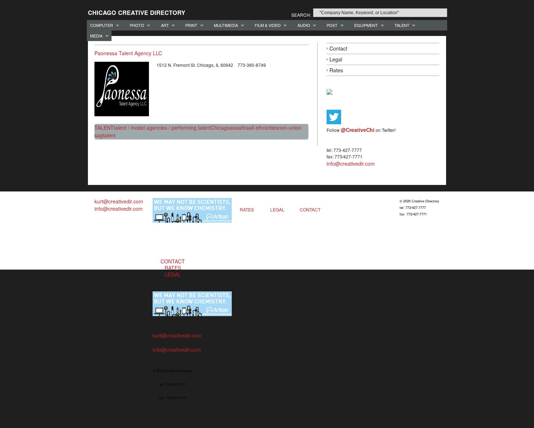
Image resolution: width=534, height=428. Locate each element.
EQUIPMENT (364, 25)
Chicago (220, 127)
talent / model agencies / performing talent (162, 127)
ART (163, 25)
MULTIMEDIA (224, 25)
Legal (335, 59)
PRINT (189, 25)
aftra (243, 127)
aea (234, 127)
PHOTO (135, 25)
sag (98, 135)
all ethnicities (263, 127)
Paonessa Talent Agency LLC (128, 53)
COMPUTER (100, 25)
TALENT (400, 25)
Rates (336, 70)
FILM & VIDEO (266, 25)
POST (330, 25)
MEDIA (94, 36)
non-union (290, 127)
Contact (338, 48)
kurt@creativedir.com (118, 201)
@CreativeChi (358, 129)
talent (109, 135)
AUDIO (302, 25)
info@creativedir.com (351, 163)
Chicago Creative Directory (136, 12)
